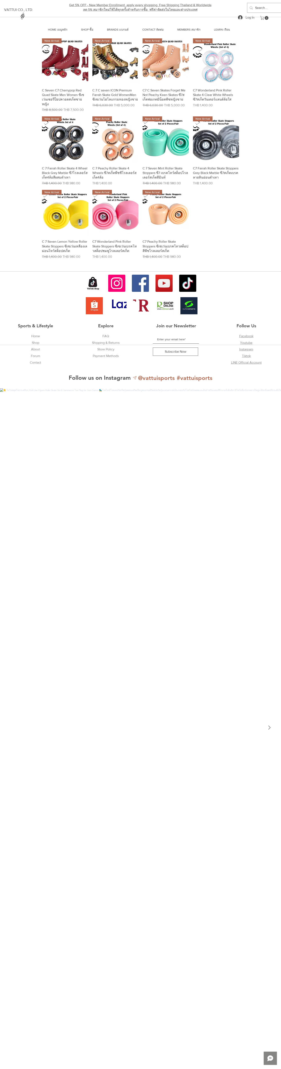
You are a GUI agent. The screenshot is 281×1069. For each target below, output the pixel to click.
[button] (264, 18)
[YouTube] (164, 283)
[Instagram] (116, 283)
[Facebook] (140, 283)
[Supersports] (188, 305)
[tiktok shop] (93, 283)
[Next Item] (269, 728)
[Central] (141, 305)
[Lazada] (118, 305)
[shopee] (94, 305)
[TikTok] (187, 283)
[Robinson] (165, 305)
